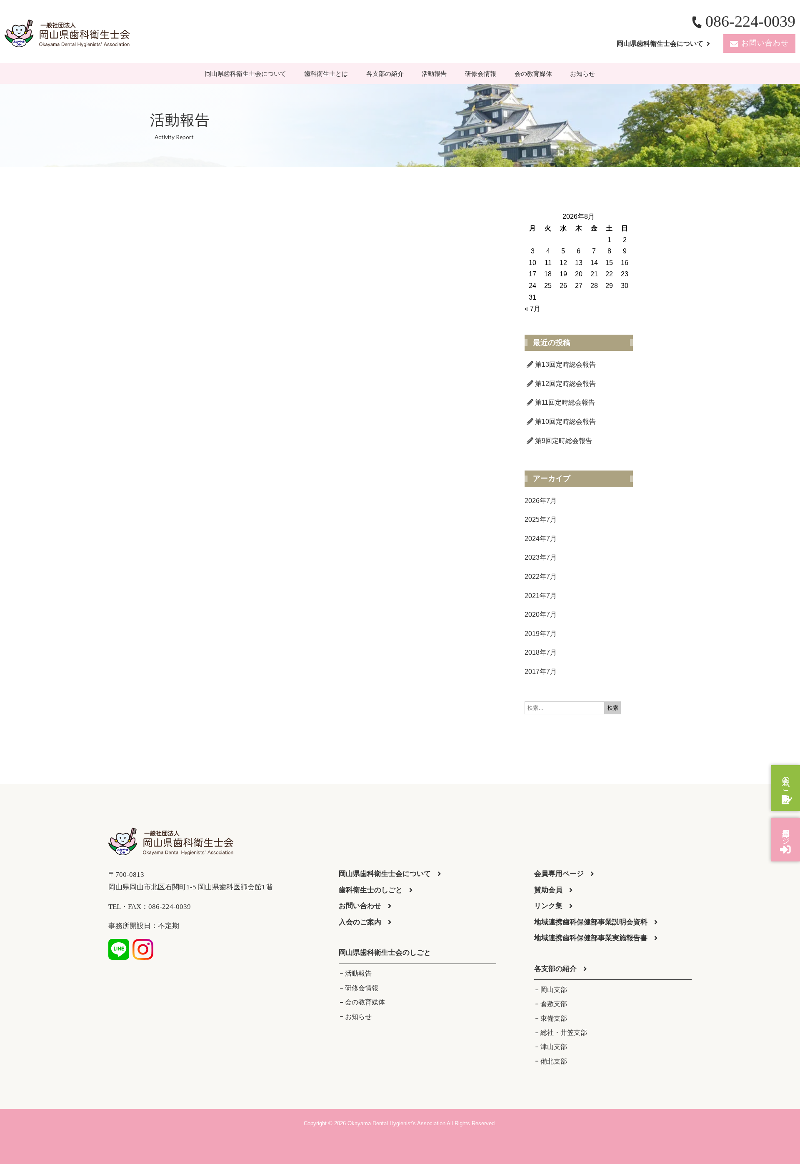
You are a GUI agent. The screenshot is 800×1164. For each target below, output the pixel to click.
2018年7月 (541, 652)
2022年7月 (541, 576)
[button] (385, 952)
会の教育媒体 (533, 73)
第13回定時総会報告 (565, 364)
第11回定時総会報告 (565, 402)
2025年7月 (541, 519)
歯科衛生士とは (326, 73)
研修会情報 (480, 73)
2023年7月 (541, 557)
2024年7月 (541, 538)
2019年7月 (541, 633)
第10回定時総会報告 (565, 421)
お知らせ (582, 73)
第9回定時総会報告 (563, 440)
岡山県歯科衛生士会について (245, 73)
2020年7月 (541, 614)
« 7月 (532, 308)
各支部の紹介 (385, 73)
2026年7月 (541, 500)
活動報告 (434, 73)
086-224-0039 (750, 21)
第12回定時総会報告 (565, 383)
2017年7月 (541, 671)
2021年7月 (541, 595)
